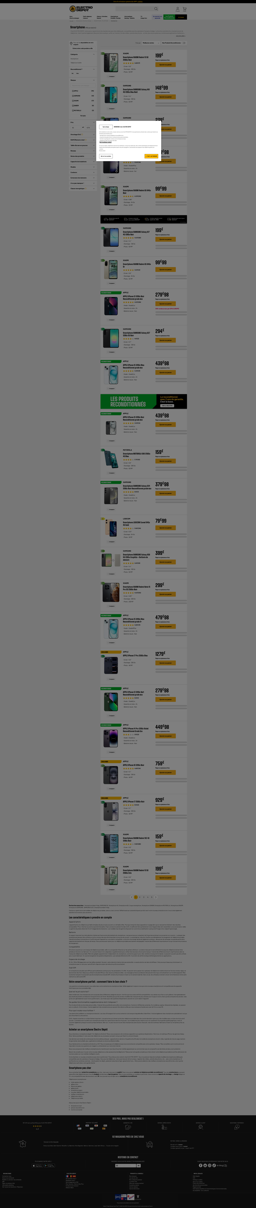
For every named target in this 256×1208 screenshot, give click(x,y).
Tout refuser (106, 127)
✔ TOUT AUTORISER (151, 156)
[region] (128, 141)
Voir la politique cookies (105, 142)
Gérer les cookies (106, 156)
